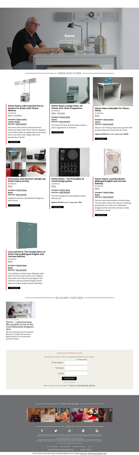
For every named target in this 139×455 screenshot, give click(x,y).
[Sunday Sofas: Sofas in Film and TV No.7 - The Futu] (77, 415)
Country (61, 373)
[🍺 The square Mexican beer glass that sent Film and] (62, 415)
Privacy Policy (76, 446)
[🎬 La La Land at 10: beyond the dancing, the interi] (91, 415)
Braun (17, 122)
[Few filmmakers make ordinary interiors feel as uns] (105, 415)
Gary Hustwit (74, 40)
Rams (10, 115)
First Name (59, 368)
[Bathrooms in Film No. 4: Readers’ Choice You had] (48, 415)
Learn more (83, 453)
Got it (105, 453)
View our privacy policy (95, 453)
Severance (18, 115)
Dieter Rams (78, 42)
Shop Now (14, 142)
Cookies (83, 446)
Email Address (58, 362)
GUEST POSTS (85, 450)
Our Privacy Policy (69, 382)
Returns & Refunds (65, 446)
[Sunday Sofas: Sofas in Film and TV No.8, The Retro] (34, 415)
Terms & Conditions (52, 446)
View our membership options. (82, 386)
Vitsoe (11, 122)
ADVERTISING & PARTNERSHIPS (61, 450)
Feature (9, 319)
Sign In (90, 446)
